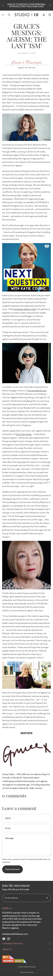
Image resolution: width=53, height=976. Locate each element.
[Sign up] (47, 898)
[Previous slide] (3, 5)
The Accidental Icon (36, 390)
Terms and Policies (26, 972)
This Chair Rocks (24, 434)
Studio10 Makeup (29, 967)
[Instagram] (8, 938)
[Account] (44, 15)
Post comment (12, 869)
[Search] (9, 15)
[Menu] (3, 15)
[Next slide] (50, 5)
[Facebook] (3, 938)
